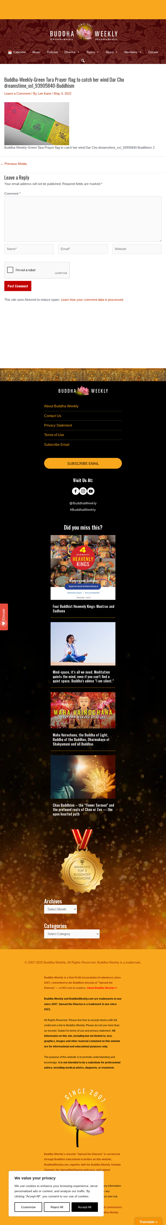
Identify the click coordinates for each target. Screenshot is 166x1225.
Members (130, 52)
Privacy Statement (58, 425)
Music (36, 52)
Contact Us (52, 416)
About (110, 52)
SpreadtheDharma (71, 1169)
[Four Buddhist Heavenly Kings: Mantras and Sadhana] (83, 567)
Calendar (19, 52)
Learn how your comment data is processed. (92, 299)
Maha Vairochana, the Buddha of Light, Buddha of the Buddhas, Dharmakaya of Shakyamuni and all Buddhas (81, 739)
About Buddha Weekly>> (102, 987)
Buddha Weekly (75, 1025)
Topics (90, 52)
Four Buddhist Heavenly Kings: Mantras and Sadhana (83, 608)
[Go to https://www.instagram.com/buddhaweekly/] (83, 491)
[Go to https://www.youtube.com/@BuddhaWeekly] (90, 491)
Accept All (84, 1207)
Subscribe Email (56, 444)
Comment (12, 193)
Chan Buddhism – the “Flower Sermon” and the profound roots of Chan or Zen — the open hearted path (83, 810)
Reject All (57, 1207)
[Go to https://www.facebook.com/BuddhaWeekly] (75, 491)
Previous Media (13, 164)
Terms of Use (54, 435)
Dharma (69, 52)
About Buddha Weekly (61, 406)
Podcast (52, 52)
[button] (83, 60)
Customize (28, 1207)
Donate (153, 52)
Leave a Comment (17, 93)
